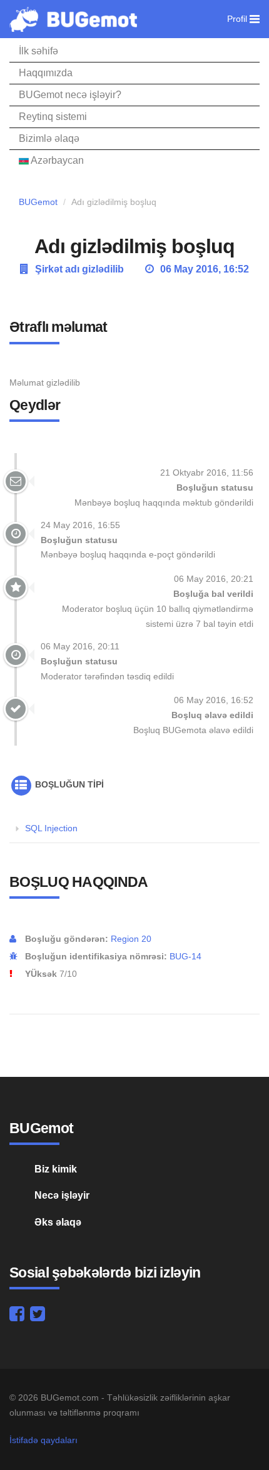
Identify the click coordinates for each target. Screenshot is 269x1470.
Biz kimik (55, 1169)
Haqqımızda (46, 73)
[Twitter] (37, 1317)
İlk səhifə (38, 51)
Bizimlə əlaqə (49, 138)
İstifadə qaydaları (43, 1440)
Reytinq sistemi (53, 116)
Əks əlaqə (57, 1222)
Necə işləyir (61, 1195)
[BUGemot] (73, 19)
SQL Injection (51, 828)
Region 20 (131, 939)
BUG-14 (185, 956)
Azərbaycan (56, 160)
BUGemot (38, 202)
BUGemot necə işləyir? (70, 94)
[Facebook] (16, 1317)
